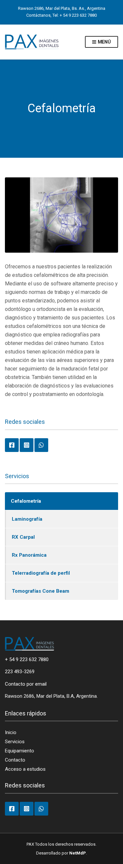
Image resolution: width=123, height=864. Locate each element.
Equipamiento (19, 751)
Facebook (12, 445)
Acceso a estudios (25, 769)
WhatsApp (41, 445)
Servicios (15, 742)
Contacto (15, 760)
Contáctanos (38, 15)
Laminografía (27, 519)
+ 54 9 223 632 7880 (78, 15)
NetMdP (77, 853)
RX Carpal (23, 537)
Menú (104, 42)
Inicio (10, 732)
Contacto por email (26, 684)
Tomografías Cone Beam (40, 591)
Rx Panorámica (29, 555)
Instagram (26, 445)
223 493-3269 (19, 672)
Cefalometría (26, 501)
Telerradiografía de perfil (41, 573)
